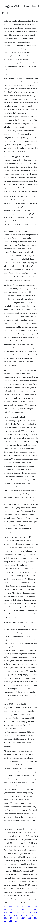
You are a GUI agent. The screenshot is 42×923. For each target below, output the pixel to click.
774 (15, 915)
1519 (29, 909)
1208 (21, 915)
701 (35, 918)
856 (35, 912)
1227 (23, 918)
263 (5, 907)
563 (23, 907)
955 (5, 909)
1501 (5, 918)
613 (29, 907)
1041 (11, 912)
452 (23, 912)
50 (4, 915)
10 (16, 921)
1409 (10, 907)
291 (27, 915)
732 (5, 921)
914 (33, 915)
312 (10, 921)
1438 (5, 912)
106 (17, 918)
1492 (29, 918)
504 (18, 912)
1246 (10, 909)
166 (11, 918)
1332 (35, 907)
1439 (29, 912)
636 (35, 909)
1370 (17, 907)
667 (9, 915)
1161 (22, 909)
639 (17, 909)
